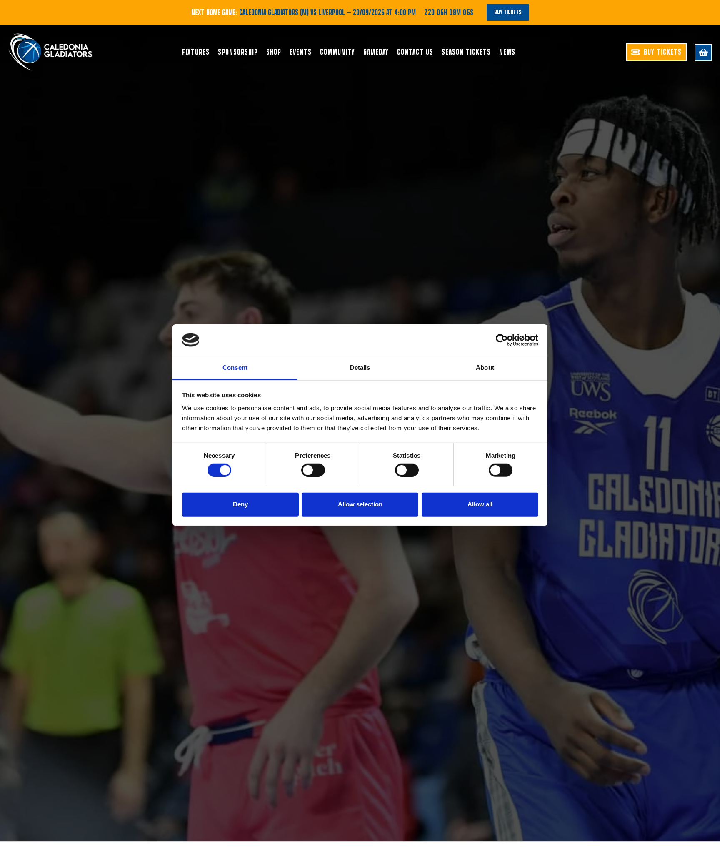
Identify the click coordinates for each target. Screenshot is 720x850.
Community (337, 52)
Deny (240, 504)
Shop (273, 52)
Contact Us (415, 52)
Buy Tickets (507, 12)
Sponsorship (238, 52)
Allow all (480, 504)
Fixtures (196, 52)
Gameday (376, 52)
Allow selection (360, 504)
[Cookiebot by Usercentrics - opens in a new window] (501, 340)
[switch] (313, 469)
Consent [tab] (235, 367)
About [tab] (485, 367)
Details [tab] (360, 367)
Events (301, 52)
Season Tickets (466, 52)
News (507, 52)
